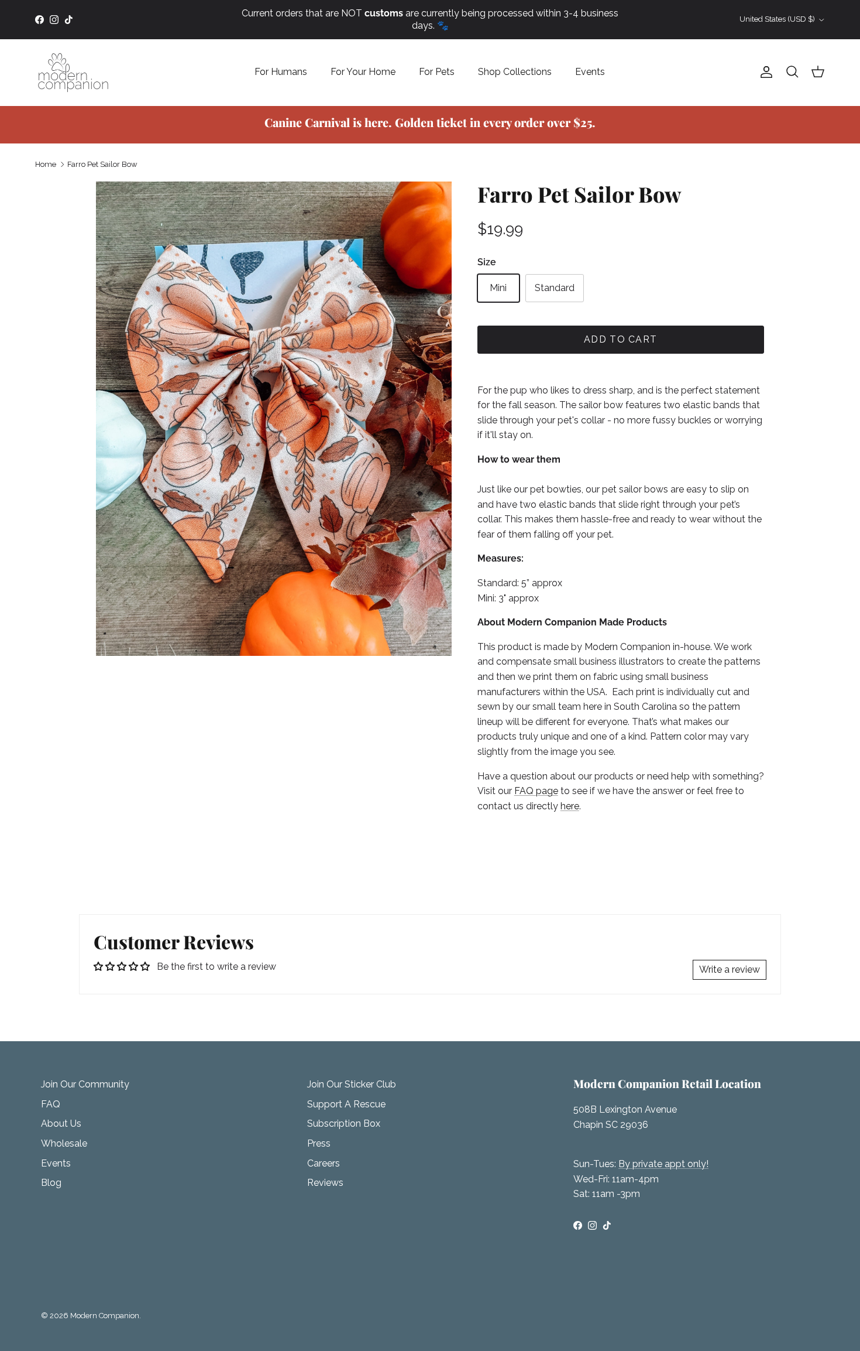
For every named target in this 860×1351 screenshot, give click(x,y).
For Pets (437, 71)
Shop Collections (515, 71)
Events (590, 71)
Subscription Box (343, 1123)
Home (45, 164)
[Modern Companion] (73, 72)
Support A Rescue (346, 1104)
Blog (51, 1182)
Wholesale (64, 1143)
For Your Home (363, 71)
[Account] (764, 72)
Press (319, 1143)
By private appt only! (663, 1163)
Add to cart (620, 339)
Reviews (325, 1182)
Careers (323, 1163)
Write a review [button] (729, 969)
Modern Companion (104, 1315)
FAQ (50, 1104)
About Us (61, 1123)
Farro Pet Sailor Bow (102, 164)
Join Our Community (85, 1084)
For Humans (280, 71)
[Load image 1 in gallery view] (274, 419)
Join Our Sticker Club (351, 1084)
